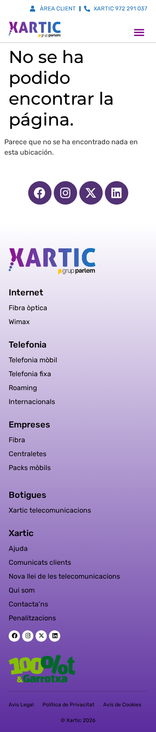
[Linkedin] (116, 193)
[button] (138, 31)
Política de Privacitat (68, 705)
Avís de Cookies (122, 705)
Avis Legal (21, 705)
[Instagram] (65, 193)
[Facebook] (40, 193)
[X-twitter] (91, 193)
